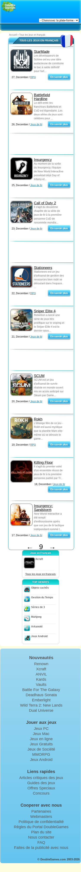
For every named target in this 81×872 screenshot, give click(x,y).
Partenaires (41, 811)
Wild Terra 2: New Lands (41, 705)
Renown (41, 664)
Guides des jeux (41, 783)
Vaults (41, 684)
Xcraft (41, 669)
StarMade (41, 52)
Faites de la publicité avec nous (41, 847)
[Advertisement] (43, 145)
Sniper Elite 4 (45, 311)
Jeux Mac (41, 734)
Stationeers (43, 268)
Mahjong (36, 616)
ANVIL (41, 674)
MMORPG (41, 754)
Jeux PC (41, 728)
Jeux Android (39, 636)
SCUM (39, 376)
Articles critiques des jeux (41, 778)
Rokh (38, 419)
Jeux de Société (41, 749)
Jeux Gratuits (41, 744)
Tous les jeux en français (40, 574)
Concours (41, 793)
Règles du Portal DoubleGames (41, 827)
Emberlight (41, 700)
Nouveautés (41, 657)
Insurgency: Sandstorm (43, 508)
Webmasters (41, 816)
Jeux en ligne (41, 739)
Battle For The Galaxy (41, 690)
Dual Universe (41, 710)
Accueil (13, 34)
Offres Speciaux (41, 788)
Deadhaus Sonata (41, 695)
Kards (41, 679)
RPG (33, 77)
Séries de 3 (38, 607)
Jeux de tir (36, 124)
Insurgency (43, 160)
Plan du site (41, 832)
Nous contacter (41, 837)
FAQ (41, 842)
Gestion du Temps (42, 597)
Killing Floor (43, 462)
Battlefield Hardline (42, 97)
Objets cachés (40, 587)
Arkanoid (36, 626)
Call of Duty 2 (45, 203)
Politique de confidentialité (41, 822)
